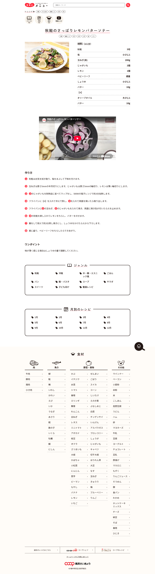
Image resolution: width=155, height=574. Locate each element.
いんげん (94, 422)
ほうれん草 (95, 460)
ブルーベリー (96, 492)
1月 (36, 317)
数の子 (51, 427)
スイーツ (39, 286)
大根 (73, 454)
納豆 (115, 517)
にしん (51, 449)
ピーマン (75, 481)
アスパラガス (96, 427)
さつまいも (76, 449)
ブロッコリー (96, 433)
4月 (108, 317)
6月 (60, 322)
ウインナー (118, 373)
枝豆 (73, 438)
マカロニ (117, 465)
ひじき (116, 533)
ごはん (110, 273)
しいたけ (94, 395)
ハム (115, 416)
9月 (63, 11)
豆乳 (115, 454)
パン (37, 281)
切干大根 (94, 454)
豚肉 (28, 379)
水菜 (73, 384)
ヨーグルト (118, 443)
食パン (116, 492)
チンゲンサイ (96, 416)
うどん (116, 411)
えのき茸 (94, 400)
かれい (51, 395)
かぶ (73, 373)
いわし (51, 389)
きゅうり (94, 481)
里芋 (73, 476)
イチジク (75, 379)
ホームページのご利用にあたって (78, 557)
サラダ (110, 281)
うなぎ (51, 411)
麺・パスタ (64, 281)
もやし (74, 487)
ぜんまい (94, 373)
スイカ (93, 384)
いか (50, 406)
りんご (93, 497)
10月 (79, 36)
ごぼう (93, 379)
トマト (74, 389)
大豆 (92, 465)
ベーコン (117, 379)
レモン (93, 36)
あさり (51, 416)
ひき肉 (29, 389)
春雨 (115, 527)
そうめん (117, 481)
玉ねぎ (93, 476)
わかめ (116, 497)
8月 (59, 11)
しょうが (94, 438)
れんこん (75, 411)
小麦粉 (116, 384)
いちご (74, 503)
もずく (116, 470)
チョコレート (119, 449)
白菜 (92, 411)
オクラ (74, 443)
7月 (84, 322)
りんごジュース (120, 476)
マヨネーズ (118, 427)
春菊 (73, 395)
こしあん (117, 400)
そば (115, 522)
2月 (60, 317)
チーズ (116, 511)
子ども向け (44, 11)
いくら (51, 433)
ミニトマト (76, 427)
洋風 (38, 11)
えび (50, 400)
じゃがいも (95, 443)
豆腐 (115, 438)
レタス (74, 422)
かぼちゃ (75, 460)
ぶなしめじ (95, 406)
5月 (36, 322)
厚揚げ (116, 460)
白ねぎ (74, 416)
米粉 (115, 389)
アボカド (75, 433)
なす (92, 470)
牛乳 (115, 433)
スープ (86, 281)
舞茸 (73, 406)
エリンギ (75, 400)
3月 (84, 317)
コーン (93, 389)
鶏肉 (28, 384)
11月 (84, 36)
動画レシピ (52, 11)
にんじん (75, 470)
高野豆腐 (117, 406)
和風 (37, 273)
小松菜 (74, 465)
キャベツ (94, 449)
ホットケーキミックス (119, 505)
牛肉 (28, 373)
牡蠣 (50, 438)
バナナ (74, 492)
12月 (109, 327)
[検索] (128, 5)
